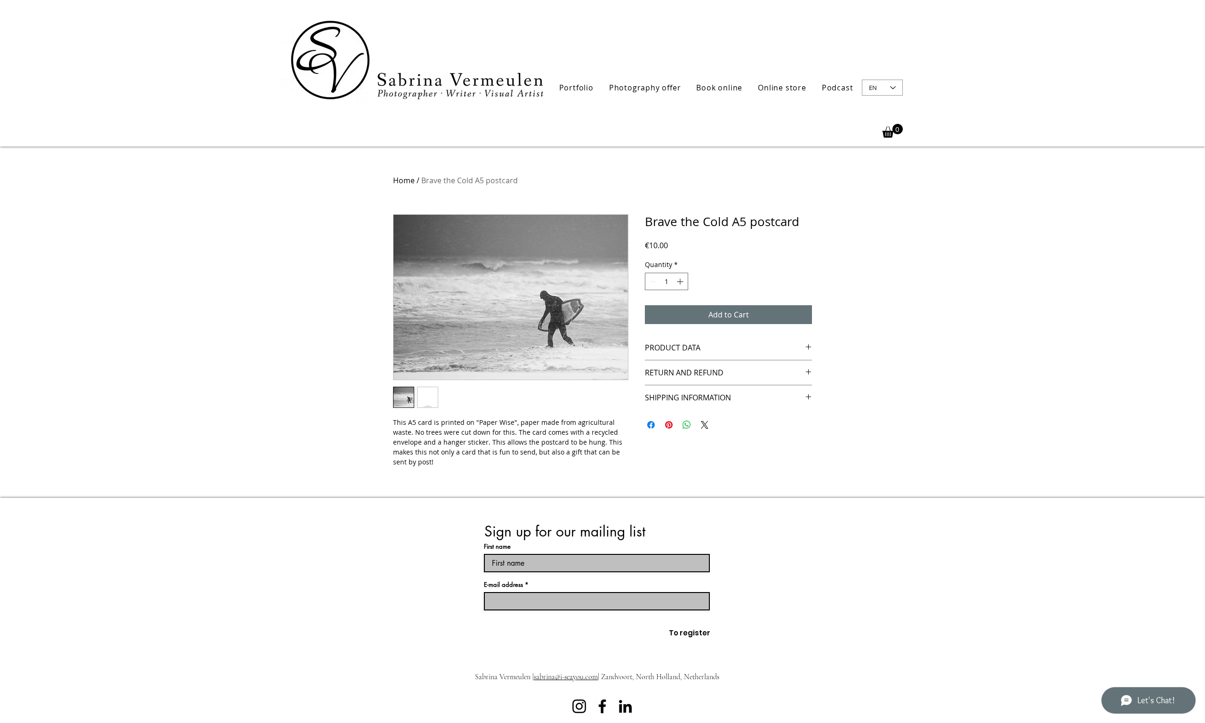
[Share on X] (704, 425)
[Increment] (681, 281)
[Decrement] (652, 281)
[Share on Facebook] (651, 425)
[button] (576, 87)
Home (404, 180)
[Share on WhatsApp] (686, 425)
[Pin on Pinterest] (669, 425)
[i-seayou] (602, 706)
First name (497, 547)
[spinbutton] (666, 281)
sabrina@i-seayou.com (566, 677)
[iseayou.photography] (579, 706)
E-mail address (503, 585)
